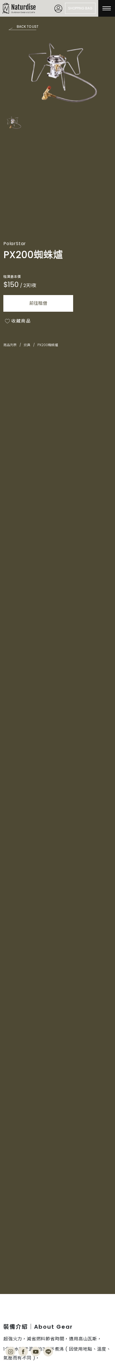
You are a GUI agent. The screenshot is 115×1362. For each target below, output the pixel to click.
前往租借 (38, 303)
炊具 (27, 345)
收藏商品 (21, 321)
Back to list (28, 26)
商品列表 (10, 345)
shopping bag (80, 8)
